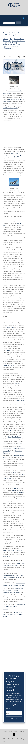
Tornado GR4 (20, 492)
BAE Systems (6, 557)
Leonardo (17, 384)
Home (5, 731)
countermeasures (20, 401)
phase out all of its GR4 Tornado (12, 550)
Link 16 (18, 260)
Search (18, 23)
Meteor (14, 472)
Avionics (5, 39)
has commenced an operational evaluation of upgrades (14, 449)
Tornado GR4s (8, 430)
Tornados (8, 350)
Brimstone (15, 488)
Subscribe (21, 731)
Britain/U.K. (6, 41)
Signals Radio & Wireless (11, 47)
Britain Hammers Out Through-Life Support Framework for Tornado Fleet (13, 591)
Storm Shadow (7, 478)
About (10, 731)
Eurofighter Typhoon (14, 99)
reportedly (15, 490)
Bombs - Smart (19, 39)
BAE (11, 39)
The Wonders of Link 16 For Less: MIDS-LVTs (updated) (14, 607)
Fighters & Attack (10, 43)
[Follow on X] (14, 734)
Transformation (8, 49)
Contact (16, 731)
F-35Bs (19, 443)
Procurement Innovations (11, 45)
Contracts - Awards (18, 41)
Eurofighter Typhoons (14, 437)
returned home (9, 327)
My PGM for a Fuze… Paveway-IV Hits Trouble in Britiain (12, 614)
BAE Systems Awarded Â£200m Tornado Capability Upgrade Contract (13, 575)
